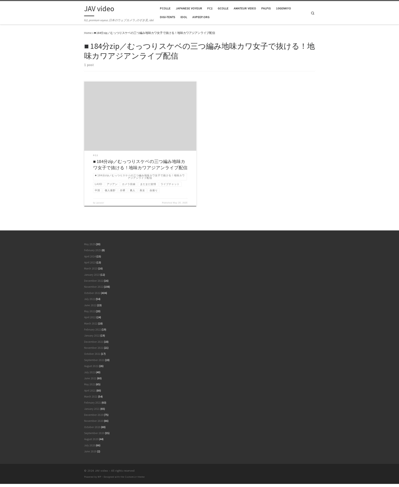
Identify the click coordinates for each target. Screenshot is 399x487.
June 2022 (90, 305)
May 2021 (89, 384)
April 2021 (90, 390)
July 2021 (89, 372)
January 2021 (92, 409)
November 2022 (93, 287)
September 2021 (94, 360)
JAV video (101, 470)
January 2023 (92, 275)
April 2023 (90, 262)
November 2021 (93, 348)
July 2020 (89, 445)
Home (88, 33)
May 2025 (89, 244)
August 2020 (91, 439)
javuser (100, 203)
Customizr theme (135, 476)
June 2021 (90, 378)
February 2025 (92, 250)
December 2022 (93, 281)
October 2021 (92, 354)
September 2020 (94, 433)
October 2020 (92, 427)
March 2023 (90, 268)
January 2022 (92, 335)
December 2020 (93, 415)
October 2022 (92, 293)
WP (99, 476)
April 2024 (90, 256)
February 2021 (92, 402)
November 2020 (93, 421)
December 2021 (93, 342)
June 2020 (90, 451)
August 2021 (91, 366)
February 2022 (92, 329)
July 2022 (89, 299)
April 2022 (90, 317)
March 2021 (90, 396)
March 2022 (90, 323)
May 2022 (89, 311)
